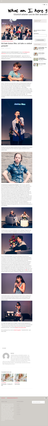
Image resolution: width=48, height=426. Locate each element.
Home (18, 403)
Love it (18, 407)
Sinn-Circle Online (42, 63)
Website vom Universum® (20, 327)
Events (11, 41)
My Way (18, 414)
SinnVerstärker (17, 384)
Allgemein (4, 41)
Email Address (36, 33)
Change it (19, 409)
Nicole (3, 48)
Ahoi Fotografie (17, 330)
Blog (8, 41)
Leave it (18, 410)
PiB (26, 269)
